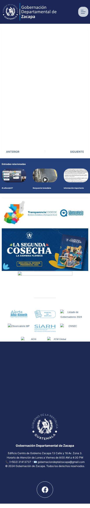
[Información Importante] (76, 175)
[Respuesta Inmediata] (45, 175)
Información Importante (74, 188)
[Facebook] (45, 489)
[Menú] (83, 12)
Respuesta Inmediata (42, 188)
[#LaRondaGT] (14, 175)
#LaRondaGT (7, 188)
